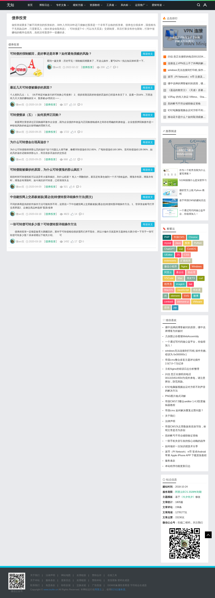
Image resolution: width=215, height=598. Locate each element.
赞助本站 (96, 580)
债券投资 (87, 67)
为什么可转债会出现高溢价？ (29, 142)
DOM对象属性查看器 (119, 585)
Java (178, 243)
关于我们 (170, 415)
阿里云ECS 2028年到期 (188, 491)
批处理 (191, 272)
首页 (30, 5)
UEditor (168, 254)
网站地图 (66, 575)
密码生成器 (123, 580)
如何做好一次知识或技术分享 (181, 446)
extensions (170, 260)
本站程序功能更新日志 (177, 466)
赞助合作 (96, 575)
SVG (186, 295)
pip (175, 307)
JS (178, 254)
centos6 (168, 301)
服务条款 (170, 460)
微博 (195, 295)
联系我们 (35, 585)
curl (201, 278)
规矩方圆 (78, 5)
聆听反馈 (66, 585)
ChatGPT (169, 248)
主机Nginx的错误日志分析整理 (182, 368)
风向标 (124, 5)
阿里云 (168, 272)
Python (198, 243)
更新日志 (66, 580)
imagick (180, 284)
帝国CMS (179, 237)
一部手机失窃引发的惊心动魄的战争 (185, 440)
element (175, 295)
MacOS (168, 289)
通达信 (180, 272)
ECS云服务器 (118, 589)
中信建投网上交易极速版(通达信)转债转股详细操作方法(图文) (51, 197)
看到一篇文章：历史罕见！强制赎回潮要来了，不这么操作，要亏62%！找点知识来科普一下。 (96, 60)
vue (181, 248)
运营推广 (140, 5)
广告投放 (96, 585)
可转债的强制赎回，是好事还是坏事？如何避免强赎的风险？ (51, 53)
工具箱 (110, 5)
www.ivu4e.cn (51, 589)
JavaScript (183, 289)
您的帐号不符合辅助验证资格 (184, 103)
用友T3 (191, 278)
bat (190, 284)
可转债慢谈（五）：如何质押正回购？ (35, 114)
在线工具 (112, 575)
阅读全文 (148, 53)
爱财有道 (157, 5)
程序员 (168, 284)
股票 (187, 243)
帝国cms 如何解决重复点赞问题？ (184, 410)
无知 (10, 5)
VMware (197, 301)
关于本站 (35, 580)
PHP (166, 237)
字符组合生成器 (138, 585)
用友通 (197, 289)
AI (165, 295)
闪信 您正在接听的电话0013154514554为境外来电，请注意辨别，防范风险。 (185, 378)
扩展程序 (185, 260)
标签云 (171, 228)
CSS (186, 254)
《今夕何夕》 (187, 496)
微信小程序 (170, 266)
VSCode (169, 278)
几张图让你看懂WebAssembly (182, 336)
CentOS (191, 248)
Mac (180, 278)
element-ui (183, 301)
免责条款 (50, 585)
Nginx (184, 266)
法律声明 (170, 421)
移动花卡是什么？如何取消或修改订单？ (190, 116)
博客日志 (44, 5)
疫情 (166, 307)
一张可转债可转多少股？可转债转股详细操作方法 (43, 224)
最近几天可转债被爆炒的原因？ (31, 87)
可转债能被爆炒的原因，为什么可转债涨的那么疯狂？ (46, 169)
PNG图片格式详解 (175, 396)
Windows (197, 266)
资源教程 (95, 5)
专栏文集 (61, 5)
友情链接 (81, 575)
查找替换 (112, 580)
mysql (167, 243)
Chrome (193, 237)
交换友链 (81, 585)
